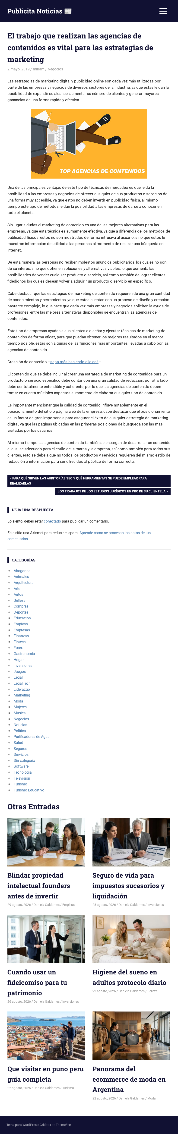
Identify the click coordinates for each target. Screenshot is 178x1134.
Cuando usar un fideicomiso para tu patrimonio (37, 982)
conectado (52, 521)
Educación (22, 618)
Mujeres (20, 707)
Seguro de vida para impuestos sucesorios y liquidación (128, 885)
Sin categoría (24, 760)
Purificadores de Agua (32, 736)
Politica (20, 731)
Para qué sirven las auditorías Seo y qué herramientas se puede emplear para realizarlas (78, 480)
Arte (17, 588)
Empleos (21, 624)
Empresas (22, 630)
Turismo (20, 784)
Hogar (19, 660)
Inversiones (23, 665)
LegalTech (22, 683)
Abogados (22, 571)
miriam (38, 69)
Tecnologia (23, 772)
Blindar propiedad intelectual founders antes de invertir (38, 885)
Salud (18, 742)
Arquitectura (24, 582)
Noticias (20, 725)
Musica (20, 713)
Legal (18, 677)
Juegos (20, 671)
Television (22, 778)
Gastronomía (24, 654)
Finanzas (21, 636)
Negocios (55, 69)
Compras (21, 606)
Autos (18, 594)
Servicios (21, 754)
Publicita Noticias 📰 (39, 11)
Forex (18, 648)
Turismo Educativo (29, 790)
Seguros (20, 749)
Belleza (19, 600)
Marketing (22, 695)
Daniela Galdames (47, 905)
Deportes (21, 612)
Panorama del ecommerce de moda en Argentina (129, 1079)
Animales (21, 576)
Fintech (20, 642)
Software (21, 766)
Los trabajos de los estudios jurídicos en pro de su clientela (111, 492)
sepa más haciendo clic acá (74, 361)
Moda (18, 701)
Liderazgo (22, 689)
